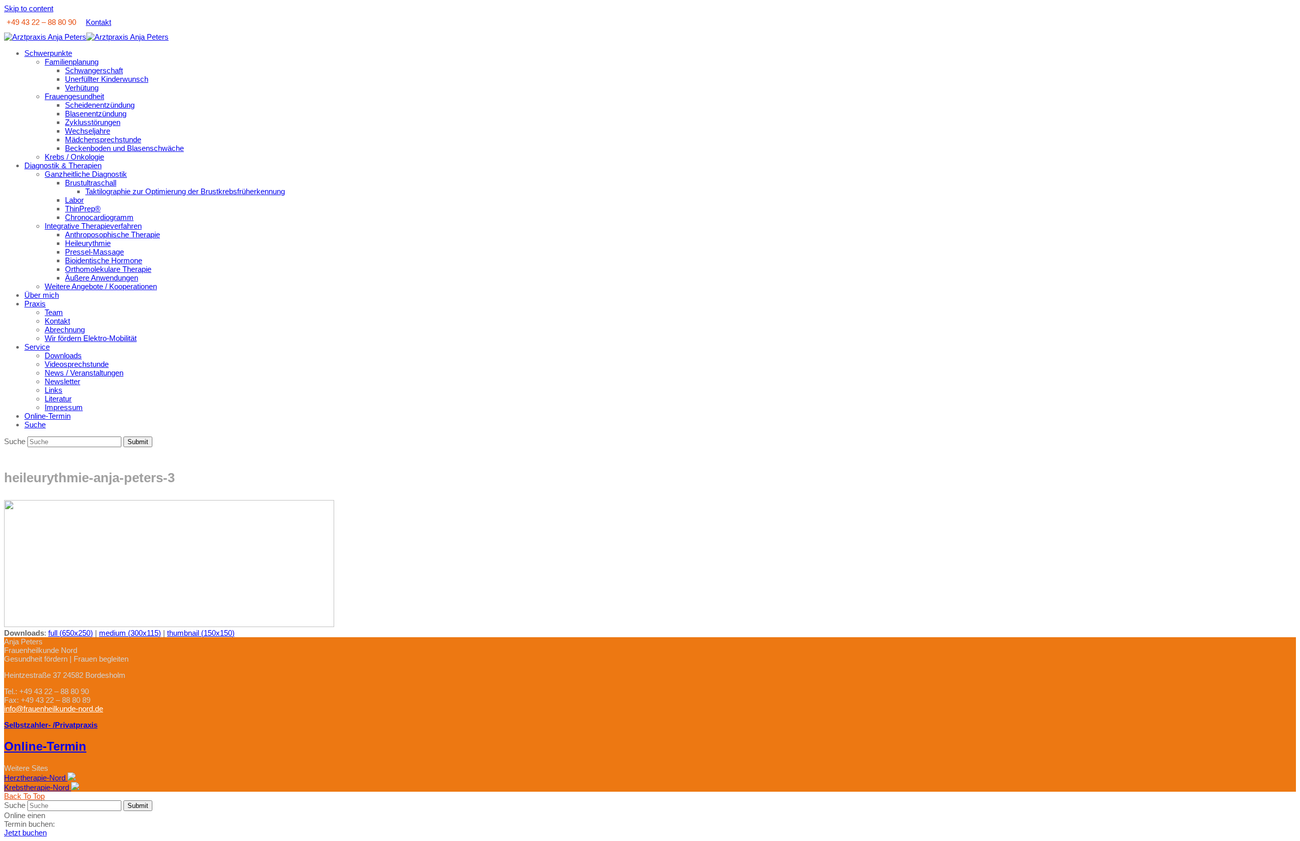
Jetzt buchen (25, 832)
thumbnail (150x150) (201, 633)
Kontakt (98, 22)
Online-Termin (45, 746)
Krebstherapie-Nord (37, 787)
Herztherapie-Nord (36, 777)
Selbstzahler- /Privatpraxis (51, 725)
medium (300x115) (130, 633)
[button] (35, 424)
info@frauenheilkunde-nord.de (53, 708)
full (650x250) (70, 633)
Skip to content (28, 8)
